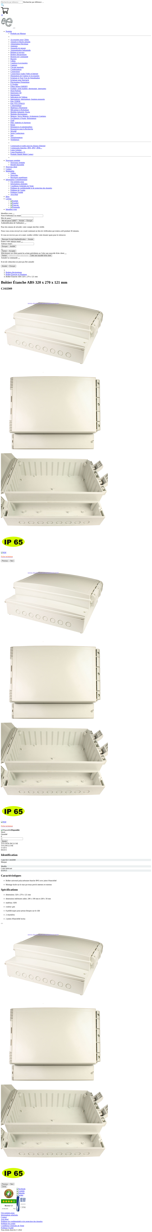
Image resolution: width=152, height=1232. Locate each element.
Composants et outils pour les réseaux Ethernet (27, 146)
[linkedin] (21, 1193)
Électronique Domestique (19, 82)
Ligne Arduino (15, 150)
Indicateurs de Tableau (18, 97)
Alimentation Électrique (19, 44)
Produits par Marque (18, 33)
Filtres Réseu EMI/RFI (19, 86)
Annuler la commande (9, 258)
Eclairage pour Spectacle (19, 80)
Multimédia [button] (10, 171)
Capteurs (13, 65)
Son (11, 135)
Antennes (14, 46)
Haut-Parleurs (15, 91)
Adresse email (6, 244)
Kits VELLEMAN (17, 103)
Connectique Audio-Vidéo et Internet (24, 74)
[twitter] (20, 1195)
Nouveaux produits (17, 163)
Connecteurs (15, 72)
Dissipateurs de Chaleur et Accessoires (24, 76)
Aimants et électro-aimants (20, 42)
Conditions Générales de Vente (22, 186)
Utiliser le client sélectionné (18, 255)
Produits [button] (9, 31)
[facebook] (21, 1189)
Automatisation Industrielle (20, 50)
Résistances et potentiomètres (21, 127)
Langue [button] (8, 199)
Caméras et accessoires (19, 63)
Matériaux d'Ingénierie (18, 108)
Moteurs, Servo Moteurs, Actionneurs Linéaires (28, 116)
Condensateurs (15, 69)
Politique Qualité (16, 192)
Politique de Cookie (17, 190)
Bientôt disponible (17, 165)
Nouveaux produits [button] (13, 160)
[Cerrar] (2, 923)
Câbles (13, 61)
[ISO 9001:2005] (21, 1211)
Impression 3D (15, 93)
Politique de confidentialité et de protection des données (31, 188)
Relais (12, 125)
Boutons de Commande (19, 57)
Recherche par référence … (33, 2)
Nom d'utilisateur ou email (11, 216)
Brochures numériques (18, 177)
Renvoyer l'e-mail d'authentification (14, 239)
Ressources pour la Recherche (21, 129)
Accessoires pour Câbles (19, 40)
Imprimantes (15, 95)
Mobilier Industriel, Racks (20, 112)
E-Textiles (14, 84)
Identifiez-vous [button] (11, 209)
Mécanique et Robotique (19, 110)
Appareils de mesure (18, 48)
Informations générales (18, 184)
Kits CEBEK (15, 101)
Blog (7, 197)
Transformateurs (16, 137)
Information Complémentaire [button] (16, 180)
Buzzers (13, 59)
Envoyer (29, 221)
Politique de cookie (8, 1224)
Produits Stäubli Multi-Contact (21, 154)
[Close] (25, 223)
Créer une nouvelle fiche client (40, 255)
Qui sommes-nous (17, 182)
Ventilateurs (14, 140)
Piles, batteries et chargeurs (20, 123)
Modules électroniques (18, 114)
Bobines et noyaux (17, 52)
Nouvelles (14, 175)
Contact (9, 169)
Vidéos (13, 173)
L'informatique (15, 106)
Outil (12, 120)
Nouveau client (11, 167)
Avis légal (14, 194)
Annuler (21, 221)
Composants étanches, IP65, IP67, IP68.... (26, 148)
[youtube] (21, 1191)
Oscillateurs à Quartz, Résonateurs (23, 118)
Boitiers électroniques (18, 55)
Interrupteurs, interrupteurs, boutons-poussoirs (27, 99)
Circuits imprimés (17, 67)
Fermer (4, 251)
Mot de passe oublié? (9, 221)
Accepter (12, 251)
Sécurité (13, 131)
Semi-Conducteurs (17, 133)
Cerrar (4, 1186)
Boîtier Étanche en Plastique (16, 274)
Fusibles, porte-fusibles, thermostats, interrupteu (28, 89)
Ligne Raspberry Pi (17, 152)
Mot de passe (6, 218)
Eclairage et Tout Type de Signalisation (25, 78)
